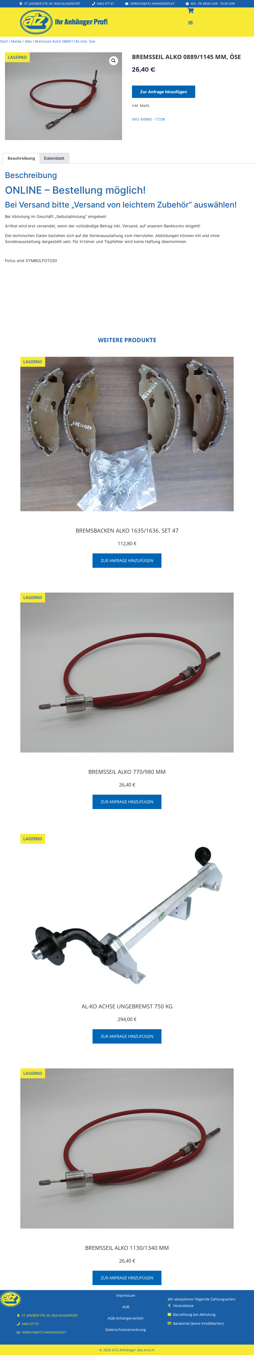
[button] (113, 60)
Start (4, 41)
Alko (28, 41)
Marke (16, 41)
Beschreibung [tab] (21, 158)
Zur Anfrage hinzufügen (163, 91)
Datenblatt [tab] (54, 158)
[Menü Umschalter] (190, 22)
